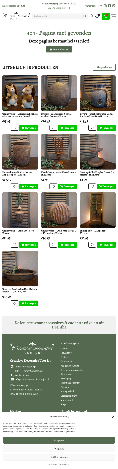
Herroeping (66, 378)
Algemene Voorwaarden (72, 370)
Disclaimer (66, 387)
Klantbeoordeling (13, 6)
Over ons (65, 348)
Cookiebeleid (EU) (69, 396)
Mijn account (67, 400)
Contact (64, 357)
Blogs (63, 404)
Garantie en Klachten (70, 383)
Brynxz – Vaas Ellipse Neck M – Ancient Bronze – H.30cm (57, 115)
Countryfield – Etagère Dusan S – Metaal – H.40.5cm (97, 173)
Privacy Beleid (64, 464)
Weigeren (59, 448)
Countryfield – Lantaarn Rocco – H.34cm (19, 232)
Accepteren (59, 440)
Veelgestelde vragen (70, 366)
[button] (113, 416)
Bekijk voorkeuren (59, 457)
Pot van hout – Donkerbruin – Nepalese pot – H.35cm (17, 173)
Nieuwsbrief (66, 353)
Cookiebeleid (52, 464)
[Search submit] (85, 16)
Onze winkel (66, 361)
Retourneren (66, 374)
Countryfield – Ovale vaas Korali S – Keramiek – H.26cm (58, 232)
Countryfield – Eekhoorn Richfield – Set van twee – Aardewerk (20, 115)
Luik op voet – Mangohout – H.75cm (94, 232)
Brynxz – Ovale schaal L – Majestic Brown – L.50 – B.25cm (19, 290)
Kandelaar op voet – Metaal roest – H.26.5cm (59, 173)
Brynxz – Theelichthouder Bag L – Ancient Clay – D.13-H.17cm (97, 115)
